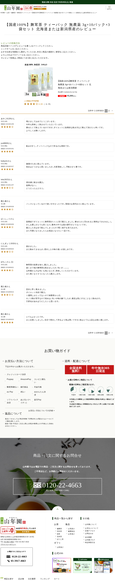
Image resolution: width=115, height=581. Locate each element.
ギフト (57, 543)
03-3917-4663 (9, 542)
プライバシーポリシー (8, 544)
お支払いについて (91, 528)
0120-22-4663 (19, 556)
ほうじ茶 (60, 539)
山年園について (91, 524)
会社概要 (88, 537)
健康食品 (71, 531)
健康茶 (13, 12)
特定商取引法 (90, 542)
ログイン (109, 9)
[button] (112, 110)
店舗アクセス (90, 531)
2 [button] (109, 111)
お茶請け (71, 529)
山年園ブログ (90, 540)
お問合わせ (89, 533)
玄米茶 (59, 536)
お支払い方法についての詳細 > (41, 411)
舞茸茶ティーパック (23, 12)
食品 (67, 524)
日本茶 (59, 531)
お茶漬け (71, 534)
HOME (3, 12)
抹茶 (58, 534)
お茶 (8, 12)
